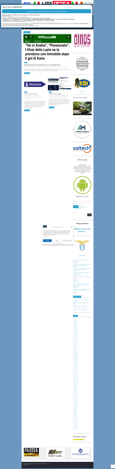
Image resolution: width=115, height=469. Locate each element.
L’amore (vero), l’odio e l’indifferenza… (80, 307)
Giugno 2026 (75, 322)
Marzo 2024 (75, 372)
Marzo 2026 (75, 328)
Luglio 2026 (75, 320)
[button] (71, 227)
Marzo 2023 (75, 395)
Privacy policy (55, 243)
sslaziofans (66, 66)
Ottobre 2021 (75, 426)
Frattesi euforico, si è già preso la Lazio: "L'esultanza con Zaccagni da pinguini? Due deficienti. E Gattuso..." (82, 290)
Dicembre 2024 (75, 356)
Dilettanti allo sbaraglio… (56, 94)
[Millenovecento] (24, 28)
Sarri (63, 66)
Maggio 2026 (75, 324)
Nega (57, 240)
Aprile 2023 (75, 393)
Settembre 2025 (75, 339)
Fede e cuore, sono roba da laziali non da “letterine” (82, 309)
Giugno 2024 (75, 367)
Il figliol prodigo (76, 280)
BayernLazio (38, 66)
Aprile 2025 (75, 348)
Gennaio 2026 (75, 331)
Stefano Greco (33, 66)
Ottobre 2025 (75, 337)
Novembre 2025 (76, 335)
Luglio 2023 (75, 387)
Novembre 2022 (76, 402)
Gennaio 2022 (75, 421)
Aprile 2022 (75, 415)
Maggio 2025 (75, 346)
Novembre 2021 (76, 424)
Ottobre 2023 (75, 382)
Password (74, 203)
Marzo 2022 (75, 417)
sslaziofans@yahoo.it (30, 21)
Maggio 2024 (75, 369)
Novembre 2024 (76, 357)
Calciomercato (43, 66)
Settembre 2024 (75, 361)
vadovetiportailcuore (27, 98)
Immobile (52, 66)
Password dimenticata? (82, 207)
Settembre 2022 (75, 406)
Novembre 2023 (76, 380)
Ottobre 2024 (75, 359)
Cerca (74, 212)
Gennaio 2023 (75, 398)
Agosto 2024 (75, 363)
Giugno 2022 (75, 411)
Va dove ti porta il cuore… (31, 94)
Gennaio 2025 (75, 354)
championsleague (47, 66)
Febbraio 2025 (75, 352)
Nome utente (75, 201)
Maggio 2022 (75, 413)
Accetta (47, 240)
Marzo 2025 (75, 350)
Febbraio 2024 (75, 374)
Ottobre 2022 (75, 404)
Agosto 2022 (75, 408)
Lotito (56, 66)
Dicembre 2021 (75, 423)
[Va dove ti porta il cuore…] (35, 78)
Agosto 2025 (75, 341)
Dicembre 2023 (75, 378)
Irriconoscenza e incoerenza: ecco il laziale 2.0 (42, 65)
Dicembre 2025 (75, 333)
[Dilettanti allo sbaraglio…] (59, 78)
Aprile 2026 (75, 326)
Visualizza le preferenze (66, 240)
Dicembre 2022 (75, 400)
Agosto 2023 (75, 385)
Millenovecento (60, 66)
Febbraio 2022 (75, 419)
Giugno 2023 (75, 389)
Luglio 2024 (75, 365)
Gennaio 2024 (75, 376)
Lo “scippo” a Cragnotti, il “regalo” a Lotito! (80, 305)
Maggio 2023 (75, 391)
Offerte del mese (82, 91)
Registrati (80, 208)
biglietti (67, 95)
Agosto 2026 (75, 318)
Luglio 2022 (75, 410)
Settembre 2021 (75, 428)
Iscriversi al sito (6, 17)
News (26, 62)
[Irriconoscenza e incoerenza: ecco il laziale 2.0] (47, 34)
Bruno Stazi (30, 464)
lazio (54, 66)
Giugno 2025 (75, 344)
